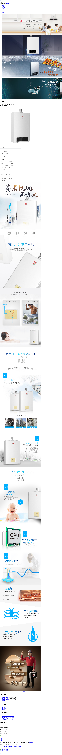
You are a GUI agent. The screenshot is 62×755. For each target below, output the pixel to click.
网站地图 (31, 742)
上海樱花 (3, 746)
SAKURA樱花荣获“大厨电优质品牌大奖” (21, 691)
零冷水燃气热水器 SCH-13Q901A (8, 717)
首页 (3, 5)
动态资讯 (3, 8)
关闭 (1, 751)
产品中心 (3, 7)
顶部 (1, 740)
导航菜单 (7, 3)
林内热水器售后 (19, 746)
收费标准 (3, 11)
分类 (1, 739)
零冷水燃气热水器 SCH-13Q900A (8, 716)
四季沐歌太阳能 (13, 746)
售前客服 (7, 749)
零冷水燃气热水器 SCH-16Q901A (8, 719)
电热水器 (3, 709)
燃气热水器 (4, 708)
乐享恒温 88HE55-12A (7, 691)
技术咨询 (7, 750)
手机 (1, 738)
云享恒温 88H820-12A (6, 697)
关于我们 (3, 6)
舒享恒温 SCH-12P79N (6, 700)
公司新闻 (3, 707)
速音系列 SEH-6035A (5, 698)
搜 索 (10, 2)
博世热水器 (8, 746)
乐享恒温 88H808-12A (6, 699)
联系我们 (3, 12)
